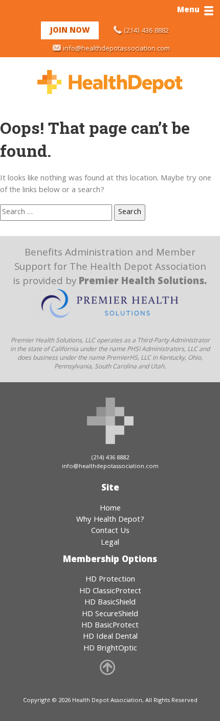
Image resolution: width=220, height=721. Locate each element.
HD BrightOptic (110, 649)
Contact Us (110, 531)
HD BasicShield (110, 603)
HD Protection (110, 580)
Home (110, 509)
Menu (188, 10)
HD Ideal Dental (110, 637)
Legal (110, 543)
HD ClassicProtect (110, 591)
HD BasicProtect (110, 626)
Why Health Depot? (110, 520)
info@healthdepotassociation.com (116, 49)
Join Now (70, 31)
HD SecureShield (110, 614)
